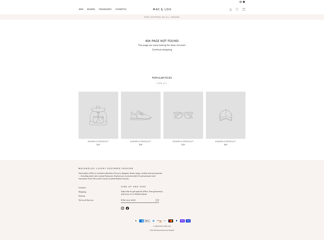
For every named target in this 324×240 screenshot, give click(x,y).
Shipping (82, 192)
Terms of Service (85, 200)
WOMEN (91, 9)
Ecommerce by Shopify (165, 230)
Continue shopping (162, 49)
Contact (82, 187)
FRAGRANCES (105, 9)
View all (162, 83)
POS (151, 230)
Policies (81, 196)
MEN (81, 9)
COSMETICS (121, 9)
